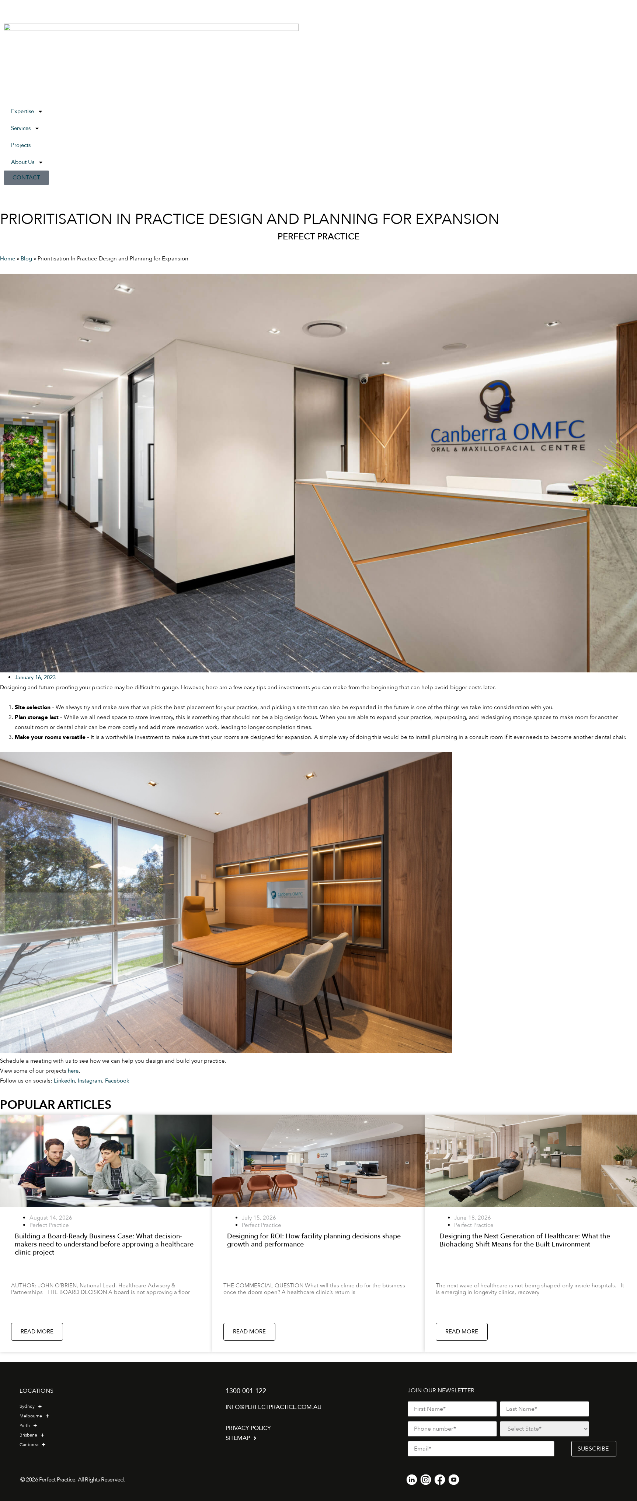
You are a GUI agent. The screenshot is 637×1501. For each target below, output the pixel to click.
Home (7, 258)
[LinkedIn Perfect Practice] (411, 1479)
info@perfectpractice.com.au (273, 1407)
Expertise (22, 111)
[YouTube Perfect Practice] (453, 1479)
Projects (21, 145)
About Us (22, 162)
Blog (26, 258)
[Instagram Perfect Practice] (425, 1479)
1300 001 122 (246, 1391)
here (73, 1070)
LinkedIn (64, 1080)
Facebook (117, 1080)
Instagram (90, 1080)
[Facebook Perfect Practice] (439, 1479)
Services (21, 128)
